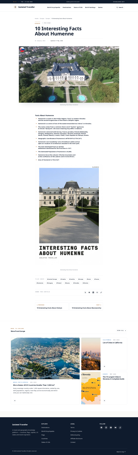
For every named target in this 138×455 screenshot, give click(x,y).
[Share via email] (97, 292)
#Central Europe (52, 279)
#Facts (89, 279)
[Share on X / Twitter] (85, 292)
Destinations (67, 7)
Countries (44, 438)
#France (96, 279)
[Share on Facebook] (89, 292)
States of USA (78, 7)
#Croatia (63, 279)
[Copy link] (101, 292)
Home (36, 18)
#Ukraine (85, 283)
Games (100, 7)
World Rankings (90, 7)
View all (120, 330)
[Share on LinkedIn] (93, 292)
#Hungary (50, 283)
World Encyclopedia (53, 7)
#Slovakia (76, 283)
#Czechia (72, 279)
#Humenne (40, 283)
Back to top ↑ (121, 452)
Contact (73, 442)
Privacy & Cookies (76, 431)
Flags (43, 435)
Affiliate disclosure (76, 438)
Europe (42, 18)
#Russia (67, 283)
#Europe (80, 279)
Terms (72, 427)
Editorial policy (75, 435)
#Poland (58, 283)
